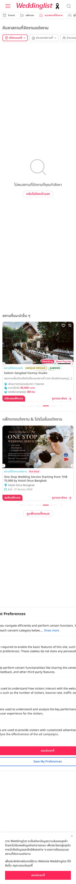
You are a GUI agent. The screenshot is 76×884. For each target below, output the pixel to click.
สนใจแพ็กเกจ (12, 498)
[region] (38, 858)
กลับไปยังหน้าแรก (38, 194)
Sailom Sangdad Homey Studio (25, 373)
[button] (3, 364)
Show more (51, 630)
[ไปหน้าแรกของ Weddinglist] (38, 6)
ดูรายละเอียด (59, 399)
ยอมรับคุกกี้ (38, 875)
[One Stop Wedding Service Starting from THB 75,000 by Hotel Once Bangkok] (38, 447)
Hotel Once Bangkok (21, 485)
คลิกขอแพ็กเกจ (13, 398)
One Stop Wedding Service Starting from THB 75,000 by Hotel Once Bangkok (35, 478)
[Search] (69, 6)
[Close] (71, 835)
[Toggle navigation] (7, 6)
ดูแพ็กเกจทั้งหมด (38, 513)
